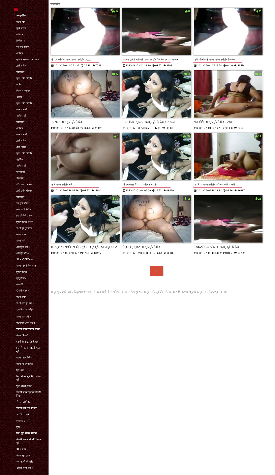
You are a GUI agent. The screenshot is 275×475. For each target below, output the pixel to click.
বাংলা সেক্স (20, 21)
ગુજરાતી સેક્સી (24, 461)
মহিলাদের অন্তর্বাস (24, 184)
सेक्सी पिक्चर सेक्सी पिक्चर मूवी (28, 441)
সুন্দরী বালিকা (21, 28)
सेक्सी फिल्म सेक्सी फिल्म (28, 329)
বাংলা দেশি (20, 240)
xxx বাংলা (21, 449)
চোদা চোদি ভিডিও (23, 209)
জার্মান (19, 84)
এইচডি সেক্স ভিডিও (24, 467)
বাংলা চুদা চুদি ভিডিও (24, 228)
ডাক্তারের (20, 171)
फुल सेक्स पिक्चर (24, 386)
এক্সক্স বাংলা (21, 234)
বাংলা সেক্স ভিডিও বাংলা (26, 265)
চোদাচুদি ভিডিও (22, 253)
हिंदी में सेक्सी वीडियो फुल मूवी (28, 349)
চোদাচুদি (19, 284)
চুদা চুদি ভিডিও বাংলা (24, 215)
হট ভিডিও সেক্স (22, 290)
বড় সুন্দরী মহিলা (22, 46)
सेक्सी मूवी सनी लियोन (26, 408)
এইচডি (19, 96)
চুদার (18, 426)
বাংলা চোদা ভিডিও (23, 316)
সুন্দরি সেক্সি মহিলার (24, 103)
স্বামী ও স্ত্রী (21, 115)
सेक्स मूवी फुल (23, 455)
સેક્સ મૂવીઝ (23, 401)
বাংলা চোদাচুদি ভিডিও (25, 303)
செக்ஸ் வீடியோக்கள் (27, 341)
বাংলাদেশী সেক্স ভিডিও (25, 322)
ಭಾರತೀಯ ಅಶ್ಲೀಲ (25, 309)
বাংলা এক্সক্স (21, 296)
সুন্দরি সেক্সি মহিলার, (24, 78)
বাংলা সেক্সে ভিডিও (24, 357)
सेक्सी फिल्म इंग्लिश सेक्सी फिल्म (28, 394)
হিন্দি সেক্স (20, 370)
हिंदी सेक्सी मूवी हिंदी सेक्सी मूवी (28, 378)
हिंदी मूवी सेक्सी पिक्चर (26, 433)
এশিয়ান (19, 34)
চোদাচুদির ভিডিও (23, 246)
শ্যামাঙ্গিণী (20, 71)
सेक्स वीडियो (22, 335)
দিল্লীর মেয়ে (21, 40)
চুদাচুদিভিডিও (21, 278)
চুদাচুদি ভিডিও (21, 271)
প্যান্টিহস (19, 159)
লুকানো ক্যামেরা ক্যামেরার (27, 59)
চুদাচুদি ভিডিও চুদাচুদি (24, 221)
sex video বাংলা (25, 259)
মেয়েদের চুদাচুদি (22, 420)
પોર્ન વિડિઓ (22, 414)
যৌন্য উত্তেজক (23, 90)
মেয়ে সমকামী (21, 109)
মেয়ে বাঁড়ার (21, 146)
